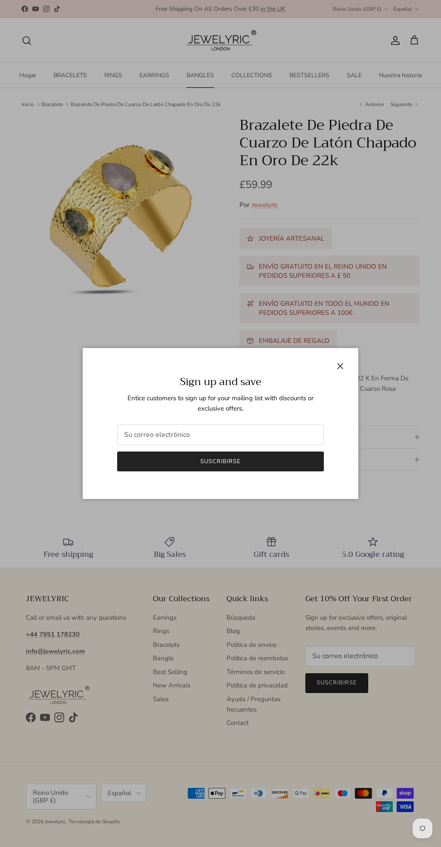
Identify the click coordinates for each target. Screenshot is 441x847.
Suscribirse (220, 461)
